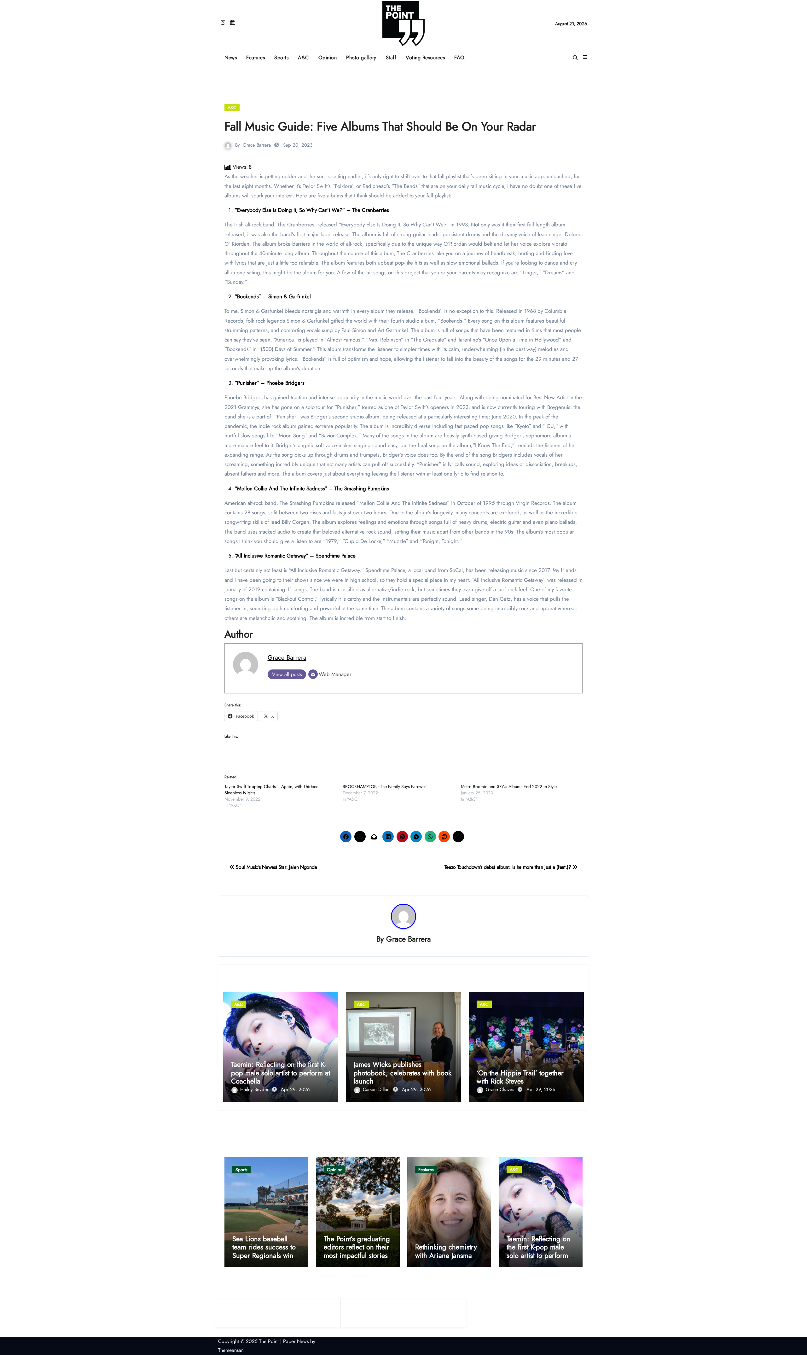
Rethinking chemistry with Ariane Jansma (446, 1251)
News (230, 57)
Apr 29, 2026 (295, 1089)
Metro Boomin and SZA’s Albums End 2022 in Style (509, 786)
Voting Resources (425, 57)
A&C (306, 55)
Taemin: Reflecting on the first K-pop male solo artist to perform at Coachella (280, 1072)
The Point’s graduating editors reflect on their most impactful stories (357, 1247)
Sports (283, 55)
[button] (585, 57)
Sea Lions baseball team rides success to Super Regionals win (264, 1247)
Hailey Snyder (255, 1089)
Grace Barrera (257, 145)
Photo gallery (361, 57)
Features (258, 55)
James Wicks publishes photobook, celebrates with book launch (402, 1072)
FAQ (459, 57)
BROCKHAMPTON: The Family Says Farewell (385, 786)
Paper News (296, 1341)
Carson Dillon (377, 1089)
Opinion (330, 55)
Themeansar (230, 1350)
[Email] (313, 674)
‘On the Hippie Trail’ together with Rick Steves (520, 1077)
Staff (391, 57)
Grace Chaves (501, 1089)
